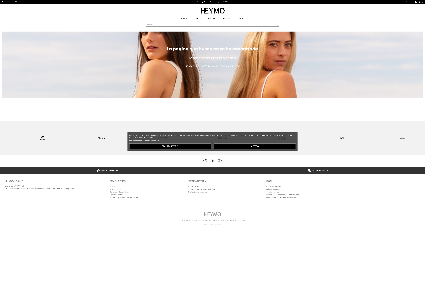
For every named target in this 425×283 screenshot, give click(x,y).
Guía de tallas (115, 189)
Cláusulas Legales (273, 186)
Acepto (255, 146)
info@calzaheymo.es (65, 188)
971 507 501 (15, 2)
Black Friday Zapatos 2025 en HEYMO (124, 197)
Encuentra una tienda (108, 170)
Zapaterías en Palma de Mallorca (201, 189)
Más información (135, 141)
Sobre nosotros (194, 186)
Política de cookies (273, 189)
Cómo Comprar (116, 195)
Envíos (112, 186)
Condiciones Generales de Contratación (282, 195)
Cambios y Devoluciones (120, 192)
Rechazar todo (170, 146)
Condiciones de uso (274, 192)
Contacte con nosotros (197, 192)
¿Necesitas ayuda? (319, 170)
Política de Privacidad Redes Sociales (281, 197)
